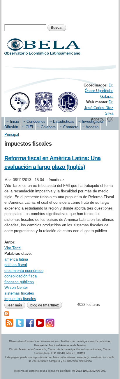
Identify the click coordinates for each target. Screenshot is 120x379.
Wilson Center (16, 287)
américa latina (16, 259)
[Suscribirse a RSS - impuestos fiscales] (6, 313)
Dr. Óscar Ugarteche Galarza (99, 91)
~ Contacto (69, 127)
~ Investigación (91, 121)
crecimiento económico (23, 270)
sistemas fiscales (19, 293)
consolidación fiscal (21, 276)
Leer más (16, 305)
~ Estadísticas (62, 121)
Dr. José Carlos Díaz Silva (98, 107)
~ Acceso (90, 127)
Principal (11, 134)
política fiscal (15, 265)
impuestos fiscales (20, 299)
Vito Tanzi (12, 248)
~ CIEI (27, 127)
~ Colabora (46, 127)
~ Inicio (12, 121)
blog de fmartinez (44, 305)
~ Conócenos (34, 121)
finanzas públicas (19, 282)
